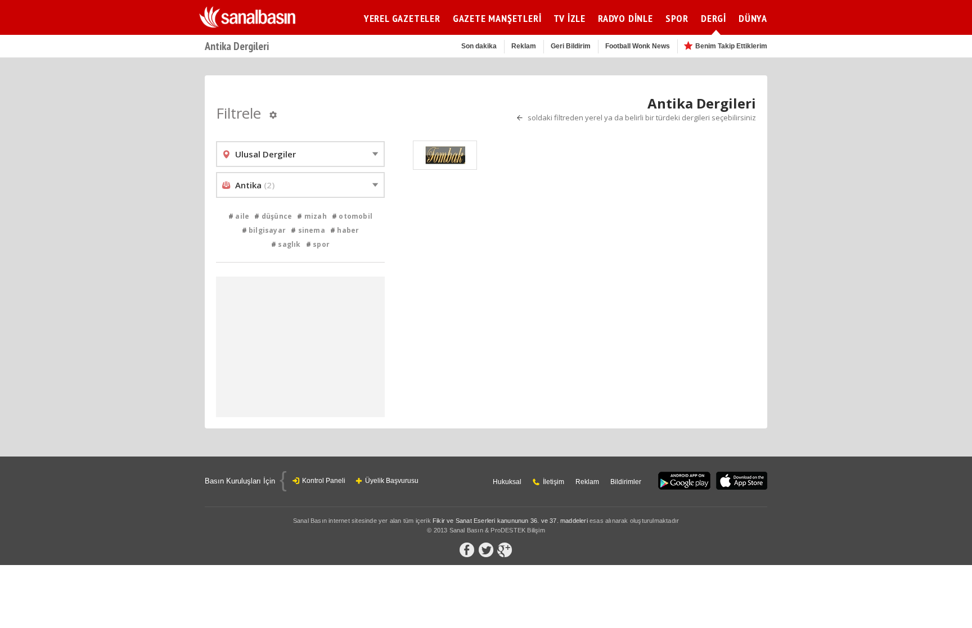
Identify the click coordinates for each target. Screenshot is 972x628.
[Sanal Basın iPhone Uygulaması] (741, 481)
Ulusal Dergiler (265, 154)
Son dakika (479, 46)
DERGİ (713, 18)
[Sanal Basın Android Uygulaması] (684, 481)
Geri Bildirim (571, 46)
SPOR (676, 18)
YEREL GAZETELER (402, 18)
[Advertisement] (862, 244)
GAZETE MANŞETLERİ (497, 18)
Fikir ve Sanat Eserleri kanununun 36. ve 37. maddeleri (510, 520)
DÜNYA (753, 18)
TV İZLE (570, 18)
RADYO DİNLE (625, 18)
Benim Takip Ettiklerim (731, 46)
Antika (254, 185)
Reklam (523, 46)
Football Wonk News (637, 46)
